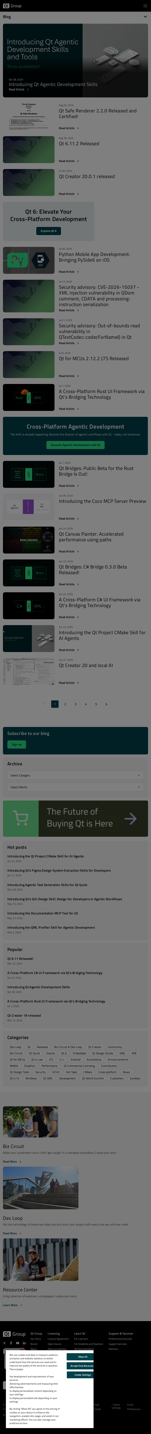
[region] (50, 1389)
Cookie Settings (83, 1375)
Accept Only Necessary (83, 1366)
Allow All (82, 1357)
